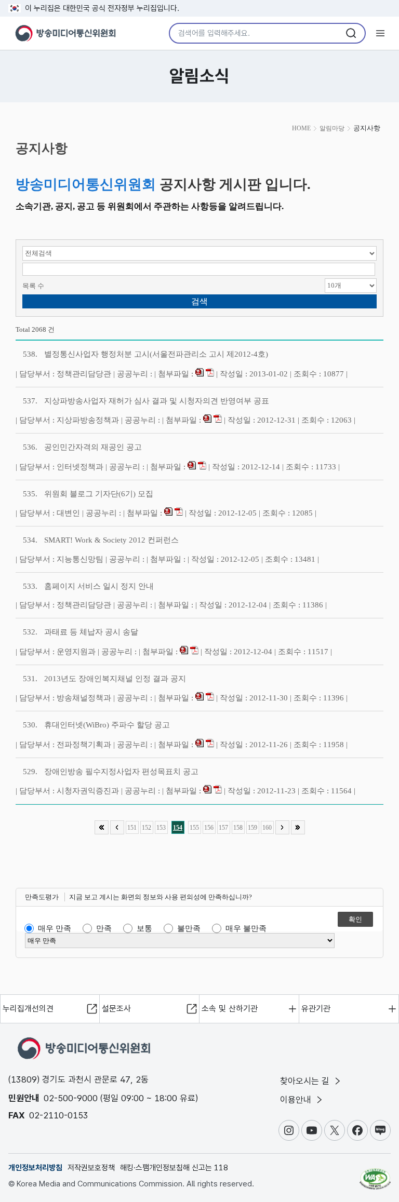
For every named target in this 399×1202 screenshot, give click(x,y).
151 (132, 827)
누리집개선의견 (28, 1009)
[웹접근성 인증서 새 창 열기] (375, 1174)
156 (209, 827)
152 (146, 827)
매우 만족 (54, 928)
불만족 (189, 928)
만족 (104, 928)
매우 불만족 (246, 928)
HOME (301, 128)
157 (223, 827)
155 (194, 827)
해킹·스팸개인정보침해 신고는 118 (174, 1167)
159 (252, 827)
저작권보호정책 (91, 1167)
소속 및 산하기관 (230, 1009)
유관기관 (315, 1009)
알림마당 (332, 128)
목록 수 (33, 286)
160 (267, 827)
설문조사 (116, 1009)
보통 (144, 928)
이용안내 (297, 1100)
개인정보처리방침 (35, 1167)
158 (238, 827)
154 (177, 827)
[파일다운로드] (199, 374)
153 (161, 827)
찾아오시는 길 (306, 1081)
